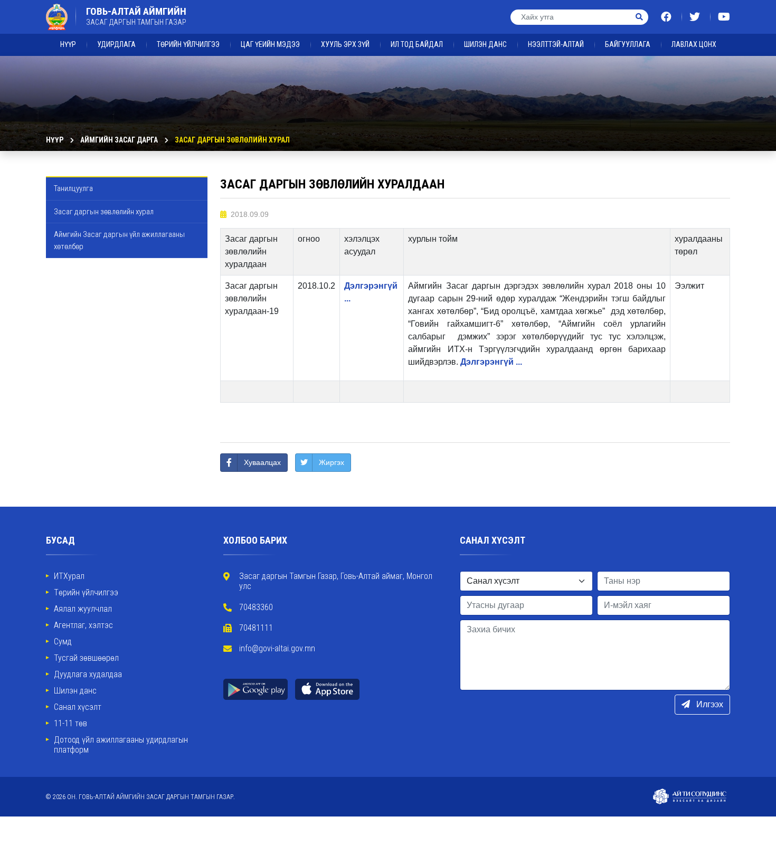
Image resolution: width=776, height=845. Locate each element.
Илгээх (708, 704)
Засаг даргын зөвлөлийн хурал (232, 140)
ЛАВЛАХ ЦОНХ (693, 44)
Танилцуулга (73, 188)
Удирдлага (116, 44)
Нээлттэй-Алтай (556, 44)
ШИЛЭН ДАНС (485, 44)
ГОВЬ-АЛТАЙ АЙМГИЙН (136, 16)
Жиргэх (331, 462)
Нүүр (68, 44)
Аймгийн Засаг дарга (119, 140)
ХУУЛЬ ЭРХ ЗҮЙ (345, 44)
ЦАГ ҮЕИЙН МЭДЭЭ (270, 44)
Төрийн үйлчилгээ (188, 44)
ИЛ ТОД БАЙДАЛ (417, 44)
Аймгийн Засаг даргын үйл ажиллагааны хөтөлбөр (119, 240)
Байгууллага (627, 44)
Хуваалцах (262, 462)
